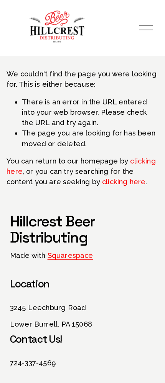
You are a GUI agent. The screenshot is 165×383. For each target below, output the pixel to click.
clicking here (123, 182)
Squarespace (70, 255)
